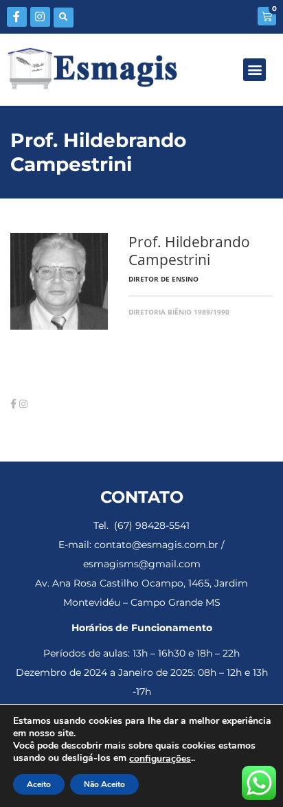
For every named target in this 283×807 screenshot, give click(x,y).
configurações (160, 759)
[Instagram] (40, 17)
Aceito (39, 784)
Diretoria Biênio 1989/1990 (178, 312)
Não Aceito (104, 784)
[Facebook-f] (17, 17)
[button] (63, 17)
